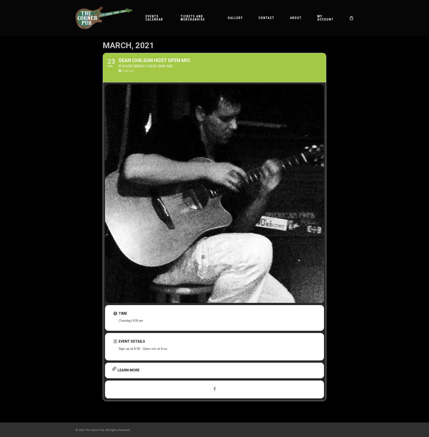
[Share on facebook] (214, 389)
